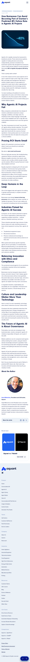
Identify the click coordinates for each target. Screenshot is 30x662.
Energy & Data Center (7, 564)
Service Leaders (5, 526)
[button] (27, 2)
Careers (3, 538)
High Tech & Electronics (7, 561)
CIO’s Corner (5, 586)
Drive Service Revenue (7, 613)
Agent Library (5, 492)
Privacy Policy (5, 643)
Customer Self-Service (7, 521)
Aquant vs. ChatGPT (6, 635)
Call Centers (4, 518)
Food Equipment (5, 558)
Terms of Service (5, 649)
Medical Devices (5, 570)
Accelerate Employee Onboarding (10, 618)
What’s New (4, 604)
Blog (3, 589)
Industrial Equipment (6, 552)
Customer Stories (6, 584)
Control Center (5, 507)
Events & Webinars (6, 592)
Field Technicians (6, 524)
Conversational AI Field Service (9, 501)
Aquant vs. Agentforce (7, 633)
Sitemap (3, 652)
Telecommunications (6, 555)
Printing (3, 575)
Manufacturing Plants (6, 572)
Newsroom (4, 540)
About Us (4, 535)
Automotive (4, 567)
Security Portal (5, 601)
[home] (6, 2)
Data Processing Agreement (8, 646)
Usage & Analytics (6, 504)
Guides (3, 598)
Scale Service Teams (6, 616)
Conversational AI (6, 486)
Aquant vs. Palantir (6, 638)
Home (3, 483)
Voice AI (3, 498)
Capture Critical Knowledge (8, 624)
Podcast (3, 595)
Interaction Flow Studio (7, 510)
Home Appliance (5, 549)
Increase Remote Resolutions (9, 621)
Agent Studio (5, 495)
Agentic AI (4, 489)
